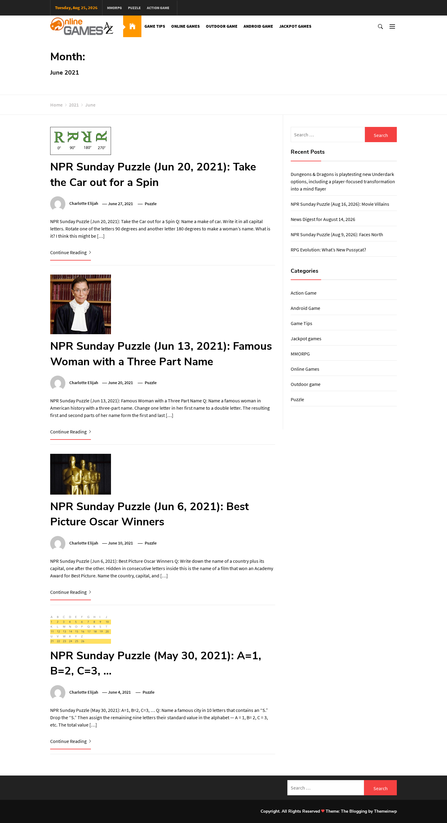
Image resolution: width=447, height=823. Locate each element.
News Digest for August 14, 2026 (323, 219)
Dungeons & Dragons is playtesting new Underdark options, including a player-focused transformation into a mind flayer (343, 181)
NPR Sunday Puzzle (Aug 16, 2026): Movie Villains (340, 204)
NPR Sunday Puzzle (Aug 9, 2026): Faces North (337, 234)
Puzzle (134, 7)
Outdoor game (221, 26)
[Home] (132, 26)
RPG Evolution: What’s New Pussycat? (328, 250)
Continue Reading (69, 252)
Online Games (185, 26)
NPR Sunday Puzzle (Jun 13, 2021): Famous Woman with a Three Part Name (161, 354)
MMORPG (114, 7)
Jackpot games (295, 26)
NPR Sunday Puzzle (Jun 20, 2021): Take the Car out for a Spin (153, 174)
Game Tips (154, 26)
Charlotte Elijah (83, 203)
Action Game (158, 7)
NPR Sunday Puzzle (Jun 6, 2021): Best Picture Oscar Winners (149, 514)
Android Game (258, 26)
